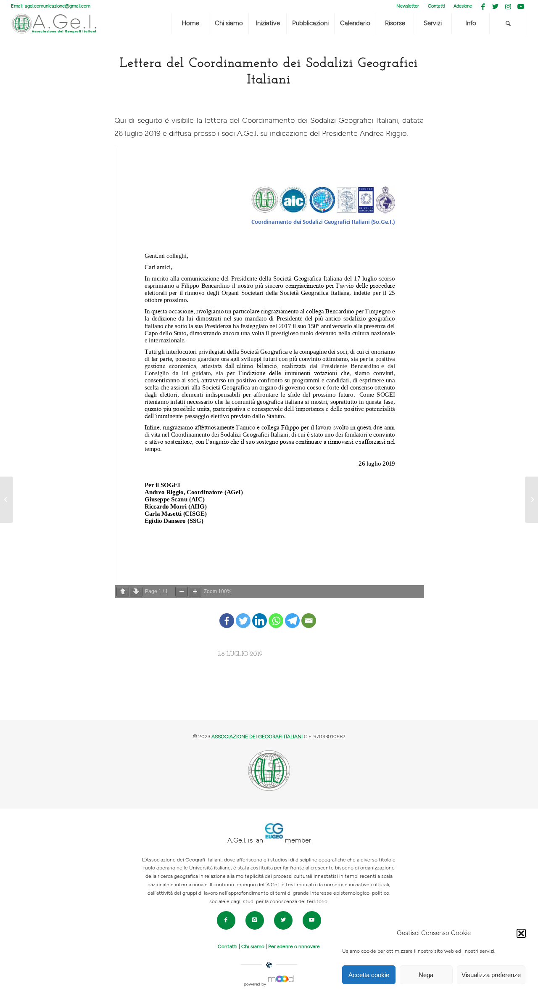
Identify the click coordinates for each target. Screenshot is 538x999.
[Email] (308, 614)
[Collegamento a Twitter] (495, 6)
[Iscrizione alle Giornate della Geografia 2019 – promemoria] (6, 500)
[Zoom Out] (181, 591)
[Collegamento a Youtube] (520, 6)
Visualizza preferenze (491, 974)
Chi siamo (252, 946)
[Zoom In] (195, 591)
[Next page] (136, 591)
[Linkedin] (259, 614)
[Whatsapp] (276, 614)
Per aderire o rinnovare (294, 946)
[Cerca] (508, 23)
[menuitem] (408, 6)
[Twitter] (243, 614)
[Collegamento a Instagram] (508, 6)
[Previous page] (122, 591)
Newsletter (407, 6)
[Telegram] (292, 614)
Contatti (436, 6)
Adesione (463, 6)
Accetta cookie (368, 974)
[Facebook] (226, 614)
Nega (426, 974)
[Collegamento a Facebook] (483, 6)
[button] (521, 933)
